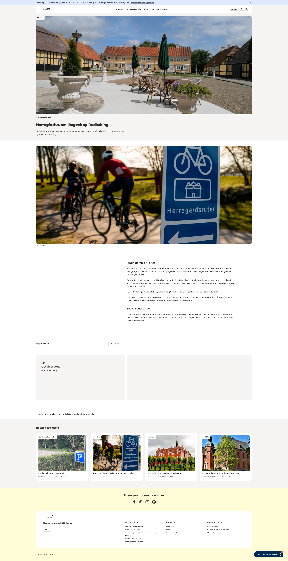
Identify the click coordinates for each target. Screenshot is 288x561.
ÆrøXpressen (150, 300)
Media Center (212, 533)
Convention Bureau (174, 533)
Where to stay (162, 9)
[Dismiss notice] (250, 2)
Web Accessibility (132, 530)
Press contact (212, 527)
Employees (170, 530)
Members (170, 527)
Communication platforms (218, 530)
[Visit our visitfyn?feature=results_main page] (147, 502)
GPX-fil (210, 314)
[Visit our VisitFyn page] (134, 502)
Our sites (234, 9)
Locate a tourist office (134, 527)
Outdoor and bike (134, 9)
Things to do (120, 9)
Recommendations (133, 538)
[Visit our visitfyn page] (141, 502)
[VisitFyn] (50, 516)
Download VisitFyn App (135, 541)
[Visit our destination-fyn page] (154, 502)
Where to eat (149, 9)
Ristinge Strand (211, 283)
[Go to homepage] (46, 9)
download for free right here (142, 3)
